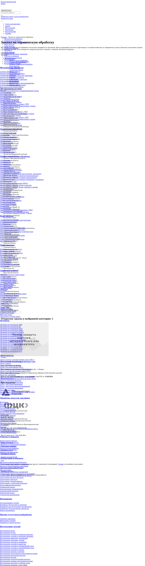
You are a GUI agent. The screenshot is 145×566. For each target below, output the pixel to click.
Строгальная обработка (8, 110)
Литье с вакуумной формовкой (11, 384)
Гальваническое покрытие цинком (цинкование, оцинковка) (22, 179)
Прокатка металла (6, 419)
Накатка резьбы (5, 93)
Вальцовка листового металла (11, 249)
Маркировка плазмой (7, 521)
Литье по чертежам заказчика (10, 381)
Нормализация (5, 141)
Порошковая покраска (8, 454)
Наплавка (3, 290)
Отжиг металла (5, 145)
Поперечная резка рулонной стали (12, 228)
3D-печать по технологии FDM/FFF (13, 340)
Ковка (2, 406)
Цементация (4, 206)
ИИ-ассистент (10, 28)
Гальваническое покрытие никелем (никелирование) (19, 176)
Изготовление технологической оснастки (15, 559)
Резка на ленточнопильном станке (12, 235)
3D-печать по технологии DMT (11, 334)
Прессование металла (8, 415)
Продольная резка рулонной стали (12, 230)
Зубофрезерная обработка (9, 83)
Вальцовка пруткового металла (11, 253)
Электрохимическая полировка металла (14, 212)
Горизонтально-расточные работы (12, 74)
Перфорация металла (7, 412)
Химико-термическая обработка (15, 42)
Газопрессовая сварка (8, 278)
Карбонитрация (5, 181)
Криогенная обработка (8, 137)
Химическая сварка (7, 313)
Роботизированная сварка (9, 296)
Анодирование (5, 164)
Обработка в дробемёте (8, 446)
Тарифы (8, 33)
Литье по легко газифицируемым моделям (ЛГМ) (18, 379)
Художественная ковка (8, 432)
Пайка (2, 292)
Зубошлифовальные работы (10, 85)
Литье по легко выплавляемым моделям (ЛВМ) (17, 377)
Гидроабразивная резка (8, 222)
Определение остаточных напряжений (14, 472)
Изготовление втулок (7, 533)
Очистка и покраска (11, 56)
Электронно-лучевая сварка (10, 317)
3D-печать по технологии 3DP (11, 325)
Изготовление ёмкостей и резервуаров (14, 538)
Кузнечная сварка (6, 286)
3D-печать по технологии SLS (11, 351)
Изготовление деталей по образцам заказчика (16, 534)
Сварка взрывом (6, 301)
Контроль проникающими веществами (14, 466)
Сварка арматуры (6, 299)
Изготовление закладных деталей (12, 540)
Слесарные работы (7, 108)
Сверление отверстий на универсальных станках (18, 106)
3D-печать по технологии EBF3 (11, 336)
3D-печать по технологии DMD (11, 330)
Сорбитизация (5, 150)
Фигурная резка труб (7, 241)
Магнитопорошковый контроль (11, 468)
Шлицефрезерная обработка (10, 123)
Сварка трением (6, 305)
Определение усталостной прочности (13, 483)
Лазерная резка (5, 224)
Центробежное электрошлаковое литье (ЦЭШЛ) (17, 392)
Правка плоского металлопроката (12, 413)
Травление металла (7, 198)
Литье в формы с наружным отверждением (15, 369)
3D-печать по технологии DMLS (12, 332)
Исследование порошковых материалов (14, 464)
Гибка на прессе (6, 261)
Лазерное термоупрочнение (10, 139)
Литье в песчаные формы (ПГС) (11, 367)
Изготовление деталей (12, 63)
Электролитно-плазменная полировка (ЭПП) (16, 210)
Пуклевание (4, 425)
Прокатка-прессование (8, 423)
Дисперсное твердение (8, 133)
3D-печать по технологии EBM (11, 338)
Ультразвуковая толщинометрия (11, 489)
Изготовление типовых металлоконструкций (16, 561)
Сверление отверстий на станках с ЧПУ (14, 104)
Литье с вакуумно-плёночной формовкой (15, 386)
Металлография (5, 470)
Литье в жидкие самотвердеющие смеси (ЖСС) (17, 360)
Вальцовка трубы (6, 255)
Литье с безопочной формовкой (11, 382)
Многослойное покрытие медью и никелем (15, 185)
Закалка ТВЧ (4, 135)
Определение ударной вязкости (11, 481)
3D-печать (8, 50)
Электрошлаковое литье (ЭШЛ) (11, 394)
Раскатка (3, 427)
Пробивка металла (6, 417)
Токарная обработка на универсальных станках (17, 114)
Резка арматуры (5, 233)
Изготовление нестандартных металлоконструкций (18, 553)
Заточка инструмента (7, 77)
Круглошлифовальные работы (11, 89)
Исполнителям (10, 31)
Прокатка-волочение (7, 421)
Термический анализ (7, 487)
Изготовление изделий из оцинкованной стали (17, 548)
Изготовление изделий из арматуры (13, 544)
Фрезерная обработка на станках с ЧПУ (14, 117)
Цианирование (5, 208)
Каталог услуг (6, 10)
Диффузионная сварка (8, 280)
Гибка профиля (5, 263)
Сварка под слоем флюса (9, 303)
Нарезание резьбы (6, 94)
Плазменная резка (6, 226)
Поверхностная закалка (8, 148)
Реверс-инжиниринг (7, 510)
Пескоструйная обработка (9, 448)
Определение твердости (8, 479)
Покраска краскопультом (9, 452)
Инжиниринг (9, 60)
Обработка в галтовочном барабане (13, 444)
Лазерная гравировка (7, 519)
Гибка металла (9, 46)
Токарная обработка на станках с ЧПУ (14, 112)
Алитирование (5, 162)
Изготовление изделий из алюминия (13, 542)
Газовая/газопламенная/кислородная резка (15, 220)
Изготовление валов (7, 531)
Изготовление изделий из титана (12, 550)
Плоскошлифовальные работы (11, 96)
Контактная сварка (7, 284)
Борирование (5, 166)
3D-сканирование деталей (9, 503)
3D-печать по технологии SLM (11, 349)
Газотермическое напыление (10, 172)
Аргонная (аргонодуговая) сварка (12, 275)
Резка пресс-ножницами (9, 237)
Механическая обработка (13, 39)
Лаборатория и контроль (13, 58)
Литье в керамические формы (11, 361)
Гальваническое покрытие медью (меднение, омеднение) (20, 174)
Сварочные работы (11, 48)
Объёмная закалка (6, 143)
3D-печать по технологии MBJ (11, 344)
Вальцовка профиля (7, 251)
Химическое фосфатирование (10, 200)
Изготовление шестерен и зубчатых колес (15, 563)
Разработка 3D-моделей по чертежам (13, 505)
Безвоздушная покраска (8, 441)
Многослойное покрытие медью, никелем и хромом (19, 187)
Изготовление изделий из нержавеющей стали (17, 546)
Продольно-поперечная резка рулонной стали (16, 232)
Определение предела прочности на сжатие (16, 476)
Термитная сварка (6, 309)
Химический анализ (7, 493)
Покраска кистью (6, 450)
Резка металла (9, 44)
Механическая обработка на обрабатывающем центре (19, 91)
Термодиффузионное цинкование (12, 197)
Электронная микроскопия (9, 495)
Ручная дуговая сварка (8, 297)
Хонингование (5, 121)
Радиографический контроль (10, 485)
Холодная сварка (6, 315)
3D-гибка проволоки (7, 257)
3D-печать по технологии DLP (11, 328)
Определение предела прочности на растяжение (17, 474)
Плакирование (5, 193)
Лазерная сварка (6, 288)
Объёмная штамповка (8, 410)
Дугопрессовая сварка (8, 282)
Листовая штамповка (7, 408)
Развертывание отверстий (9, 100)
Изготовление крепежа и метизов (12, 552)
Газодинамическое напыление (11, 170)
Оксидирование (6, 191)
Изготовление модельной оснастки (12, 555)
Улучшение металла (7, 152)
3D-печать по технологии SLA (11, 348)
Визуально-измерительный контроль (13, 462)
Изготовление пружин (8, 557)
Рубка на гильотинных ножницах (12, 239)
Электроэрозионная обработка (11, 125)
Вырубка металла (6, 404)
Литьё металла (9, 52)
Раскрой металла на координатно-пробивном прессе (19, 429)
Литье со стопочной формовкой (11, 388)
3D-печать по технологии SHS (11, 346)
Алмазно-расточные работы (10, 72)
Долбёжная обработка (8, 75)
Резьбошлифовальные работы (10, 102)
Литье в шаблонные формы (10, 373)
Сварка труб (4, 307)
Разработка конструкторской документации (16, 507)
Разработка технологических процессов (14, 508)
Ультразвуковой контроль (9, 491)
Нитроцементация (6, 189)
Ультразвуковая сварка (8, 311)
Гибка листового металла (9, 259)
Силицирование (6, 195)
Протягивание (5, 98)
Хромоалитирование (7, 202)
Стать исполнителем (12, 24)
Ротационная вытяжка (8, 431)
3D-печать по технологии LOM (11, 342)
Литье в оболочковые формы (10, 365)
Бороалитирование (7, 168)
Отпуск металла (6, 147)
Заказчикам (9, 30)
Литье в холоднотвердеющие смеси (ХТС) (15, 371)
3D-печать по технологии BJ (10, 327)
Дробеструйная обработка (9, 443)
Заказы (7, 26)
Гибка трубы (4, 266)
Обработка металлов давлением (15, 54)
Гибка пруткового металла (9, 264)
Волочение (4, 402)
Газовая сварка (5, 276)
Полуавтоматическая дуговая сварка (13, 294)
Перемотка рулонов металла (10, 522)
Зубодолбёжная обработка (9, 81)
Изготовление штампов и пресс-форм (13, 565)
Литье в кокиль (5, 363)
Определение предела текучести (11, 477)
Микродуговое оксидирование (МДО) (14, 183)
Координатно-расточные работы (11, 87)
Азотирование (5, 160)
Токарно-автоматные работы (10, 115)
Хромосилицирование (8, 204)
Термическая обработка (12, 41)
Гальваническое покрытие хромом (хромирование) (18, 178)
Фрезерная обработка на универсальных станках (17, 119)
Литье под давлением (8, 375)
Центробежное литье (7, 390)
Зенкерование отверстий (9, 79)
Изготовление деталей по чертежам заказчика (16, 536)
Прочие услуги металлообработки (16, 62)
